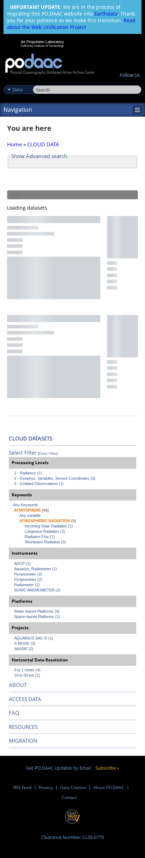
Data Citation (73, 787)
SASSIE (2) (23, 649)
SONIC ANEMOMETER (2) (37, 590)
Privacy (46, 787)
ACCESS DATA (25, 698)
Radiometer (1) (27, 585)
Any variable (29, 515)
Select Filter (23, 452)
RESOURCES (23, 726)
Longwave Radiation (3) (45, 531)
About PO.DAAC (108, 787)
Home (14, 144)
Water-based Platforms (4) (36, 611)
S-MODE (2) (25, 643)
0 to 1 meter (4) (27, 670)
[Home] (50, 64)
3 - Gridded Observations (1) (39, 483)
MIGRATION (23, 740)
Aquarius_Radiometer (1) (35, 569)
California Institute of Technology (42, 45)
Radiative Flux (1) (40, 537)
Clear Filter (48, 453)
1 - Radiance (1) (28, 473)
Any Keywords (25, 505)
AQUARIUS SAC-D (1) (33, 638)
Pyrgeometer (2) (28, 579)
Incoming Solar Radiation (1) (49, 526)
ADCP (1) (22, 563)
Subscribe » (107, 768)
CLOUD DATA (43, 144)
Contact (69, 797)
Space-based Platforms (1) (37, 616)
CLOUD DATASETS (30, 438)
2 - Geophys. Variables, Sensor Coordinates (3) (54, 478)
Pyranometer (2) (28, 574)
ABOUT (18, 684)
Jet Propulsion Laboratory (42, 42)
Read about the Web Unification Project (71, 23)
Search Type (17, 82)
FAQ (14, 712)
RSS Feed (22, 787)
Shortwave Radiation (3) (45, 542)
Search (41, 82)
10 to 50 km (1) (27, 675)
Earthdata (106, 13)
